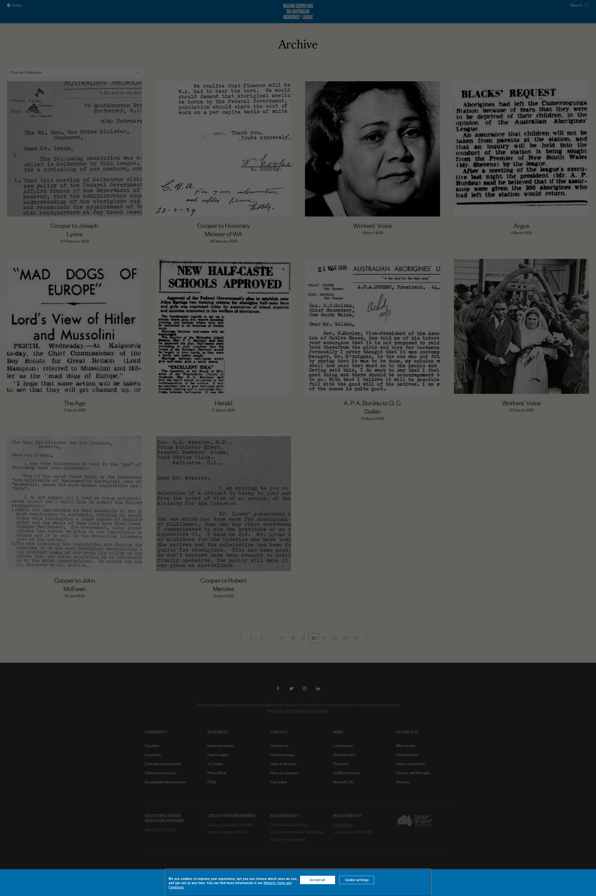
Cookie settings (357, 880)
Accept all (317, 880)
